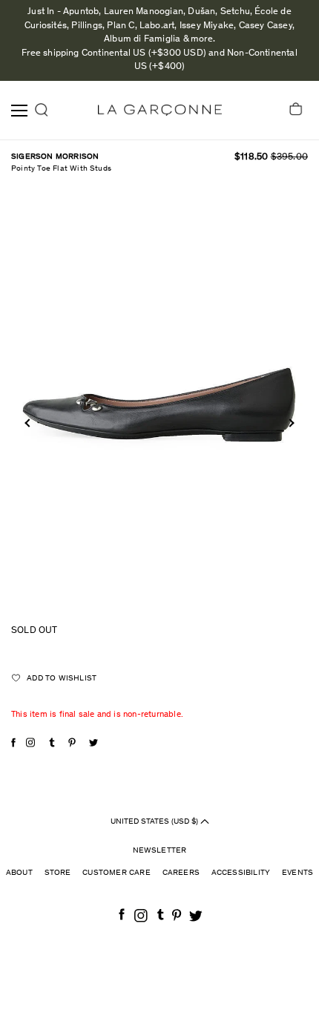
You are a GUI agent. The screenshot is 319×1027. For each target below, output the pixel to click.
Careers (181, 873)
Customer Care (116, 873)
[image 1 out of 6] (159, 402)
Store (58, 873)
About (19, 873)
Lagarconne (160, 110)
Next (290, 423)
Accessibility (241, 873)
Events (297, 873)
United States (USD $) (155, 821)
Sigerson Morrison (55, 157)
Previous (28, 423)
